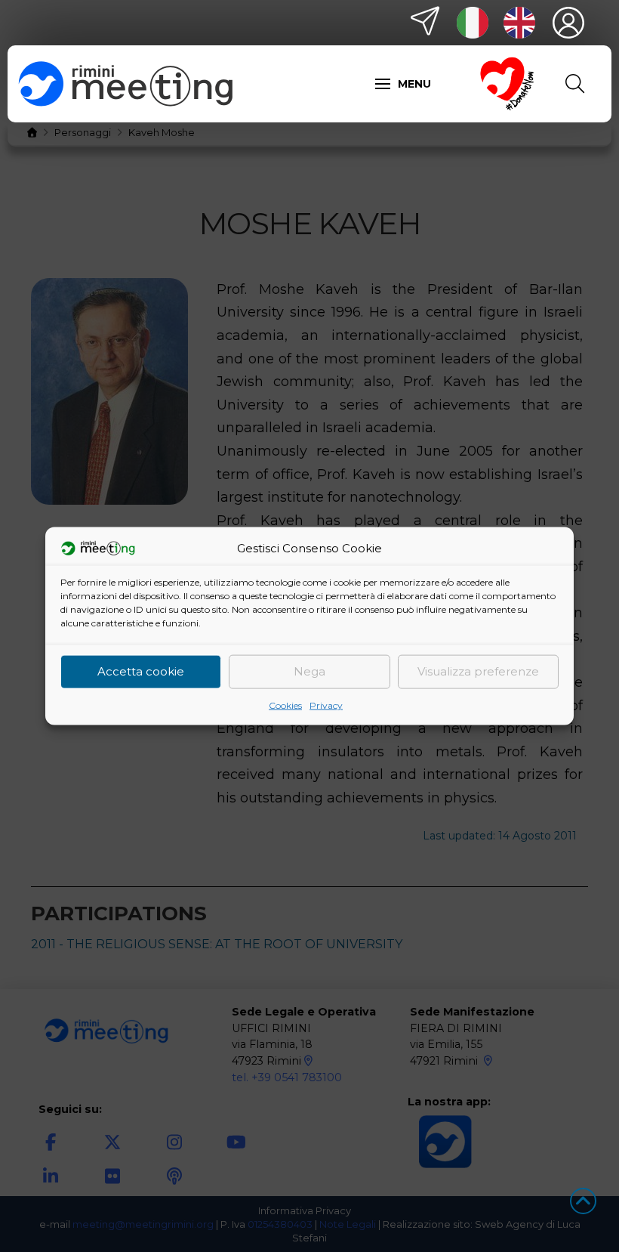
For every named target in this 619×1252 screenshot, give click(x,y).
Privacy (326, 704)
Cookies (285, 704)
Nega (309, 671)
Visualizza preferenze (478, 671)
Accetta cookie (140, 671)
